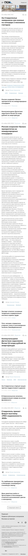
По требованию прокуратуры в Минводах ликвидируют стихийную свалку (13, 483)
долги (3, 379)
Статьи (13, 317)
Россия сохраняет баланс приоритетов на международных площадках (14, 101)
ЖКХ (15, 379)
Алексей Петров (14, 302)
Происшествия (16, 329)
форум (5, 475)
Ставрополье (13, 93)
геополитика (10, 305)
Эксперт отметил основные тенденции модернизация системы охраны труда (12, 313)
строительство (21, 475)
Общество (15, 117)
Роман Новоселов (15, 90)
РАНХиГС (18, 305)
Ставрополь (11, 475)
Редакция (5, 514)
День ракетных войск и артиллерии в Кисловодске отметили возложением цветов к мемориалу (13, 496)
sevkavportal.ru (8, 546)
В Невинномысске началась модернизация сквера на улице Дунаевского (14, 398)
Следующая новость (14, 507)
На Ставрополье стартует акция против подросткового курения (14, 387)
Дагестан (9, 379)
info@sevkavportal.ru (11, 542)
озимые (20, 93)
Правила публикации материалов (13, 516)
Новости (23, 2)
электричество (22, 379)
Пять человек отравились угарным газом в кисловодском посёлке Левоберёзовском (14, 325)
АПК (6, 93)
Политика (14, 105)
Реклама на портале (8, 519)
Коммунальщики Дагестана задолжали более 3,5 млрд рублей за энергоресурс (12, 113)
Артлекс (23, 554)
